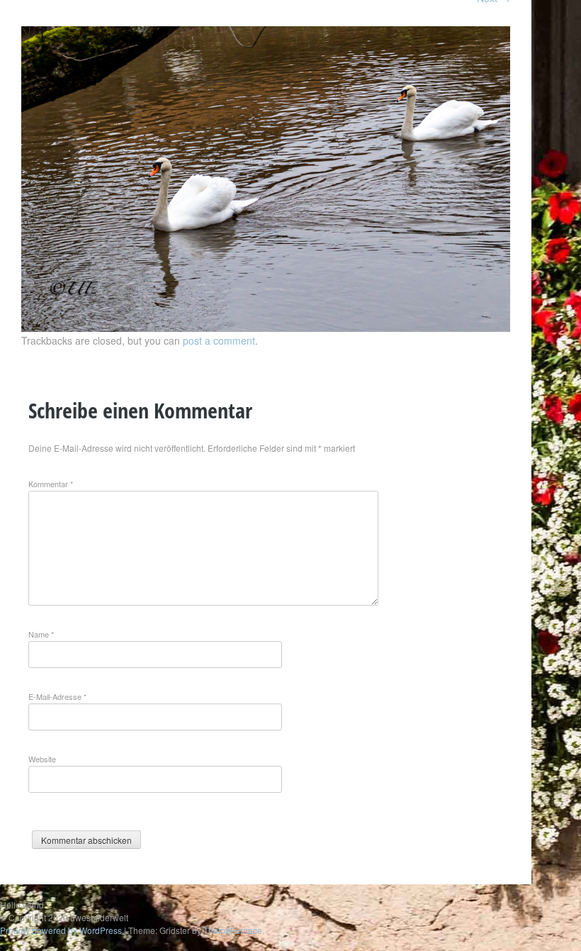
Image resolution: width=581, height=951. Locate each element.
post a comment (219, 340)
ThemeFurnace (232, 930)
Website (42, 758)
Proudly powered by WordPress (61, 930)
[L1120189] (265, 328)
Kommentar (50, 483)
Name (41, 634)
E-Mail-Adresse (57, 696)
